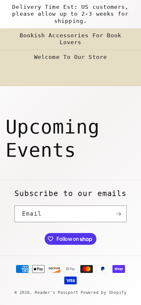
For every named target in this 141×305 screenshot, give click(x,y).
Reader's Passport (56, 292)
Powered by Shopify (104, 292)
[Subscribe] (118, 214)
